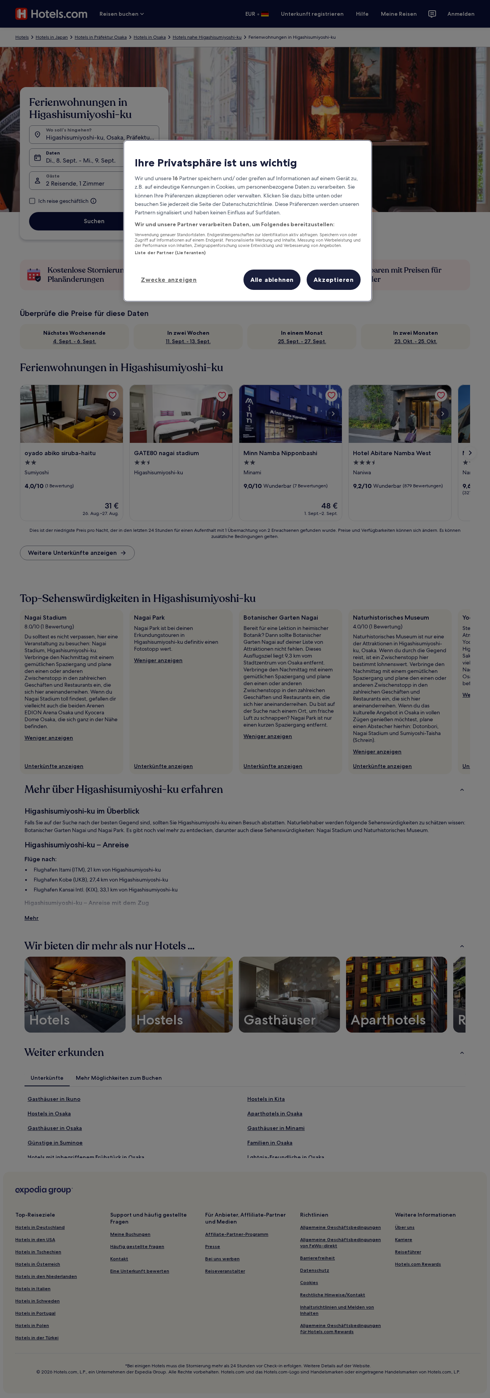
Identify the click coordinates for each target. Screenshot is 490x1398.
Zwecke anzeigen (169, 279)
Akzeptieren (334, 279)
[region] (247, 221)
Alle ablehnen (272, 279)
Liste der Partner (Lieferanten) (170, 252)
